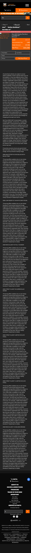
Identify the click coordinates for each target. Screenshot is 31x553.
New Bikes (15, 497)
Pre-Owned (15, 498)
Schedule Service (14, 507)
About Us (15, 484)
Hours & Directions (15, 487)
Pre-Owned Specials (15, 502)
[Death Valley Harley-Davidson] (10, 5)
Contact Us (7, 534)
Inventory (15, 494)
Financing (15, 489)
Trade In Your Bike (14, 492)
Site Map (13, 535)
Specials (15, 503)
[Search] (28, 17)
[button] (28, 479)
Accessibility (16, 534)
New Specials (14, 500)
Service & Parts (15, 505)
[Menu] (27, 5)
